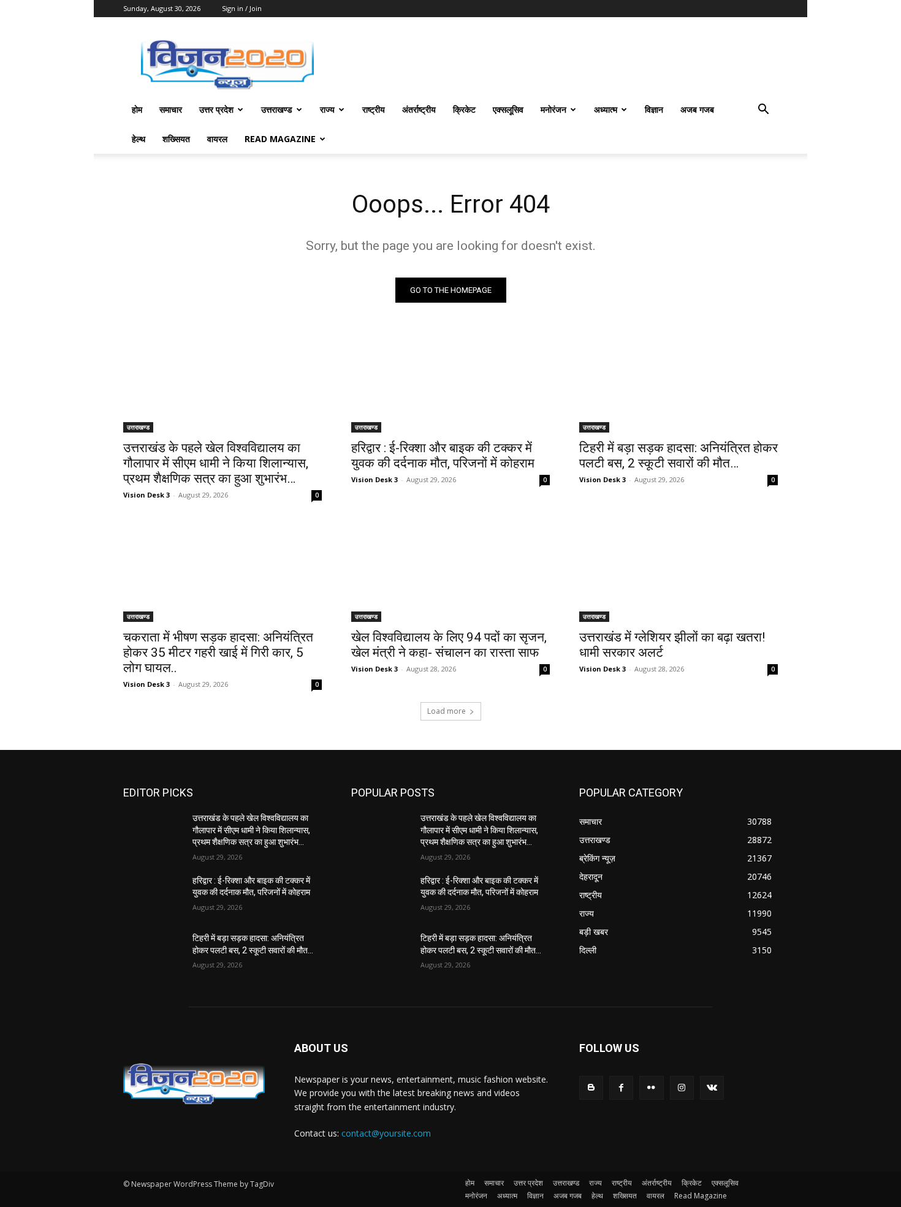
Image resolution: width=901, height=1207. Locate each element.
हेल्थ (138, 139)
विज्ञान (654, 109)
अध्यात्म (605, 109)
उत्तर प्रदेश (216, 109)
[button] (763, 110)
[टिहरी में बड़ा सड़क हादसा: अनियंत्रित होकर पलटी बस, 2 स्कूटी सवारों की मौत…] (678, 383)
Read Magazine (280, 139)
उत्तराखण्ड (276, 109)
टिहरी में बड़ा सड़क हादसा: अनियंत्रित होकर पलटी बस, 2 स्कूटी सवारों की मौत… (678, 456)
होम (137, 109)
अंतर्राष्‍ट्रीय (419, 109)
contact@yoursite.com (386, 1133)
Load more (446, 711)
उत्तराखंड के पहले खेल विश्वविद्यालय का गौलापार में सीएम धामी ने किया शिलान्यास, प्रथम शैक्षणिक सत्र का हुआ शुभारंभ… (215, 463)
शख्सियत (176, 139)
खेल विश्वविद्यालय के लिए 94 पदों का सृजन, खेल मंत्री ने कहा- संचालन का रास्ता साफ (449, 645)
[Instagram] (682, 1088)
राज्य (327, 109)
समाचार (170, 109)
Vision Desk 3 (146, 494)
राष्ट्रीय (373, 109)
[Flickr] (651, 1088)
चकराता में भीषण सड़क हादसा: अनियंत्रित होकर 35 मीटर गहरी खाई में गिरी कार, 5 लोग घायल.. (218, 652)
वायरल (217, 139)
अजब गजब (697, 109)
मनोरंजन (553, 109)
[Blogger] (591, 1088)
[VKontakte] (712, 1088)
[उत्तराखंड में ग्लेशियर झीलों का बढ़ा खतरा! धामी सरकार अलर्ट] (678, 572)
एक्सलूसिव (508, 109)
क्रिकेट (464, 109)
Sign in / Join (242, 8)
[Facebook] (621, 1088)
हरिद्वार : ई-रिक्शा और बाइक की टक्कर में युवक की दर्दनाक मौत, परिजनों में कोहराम (442, 456)
